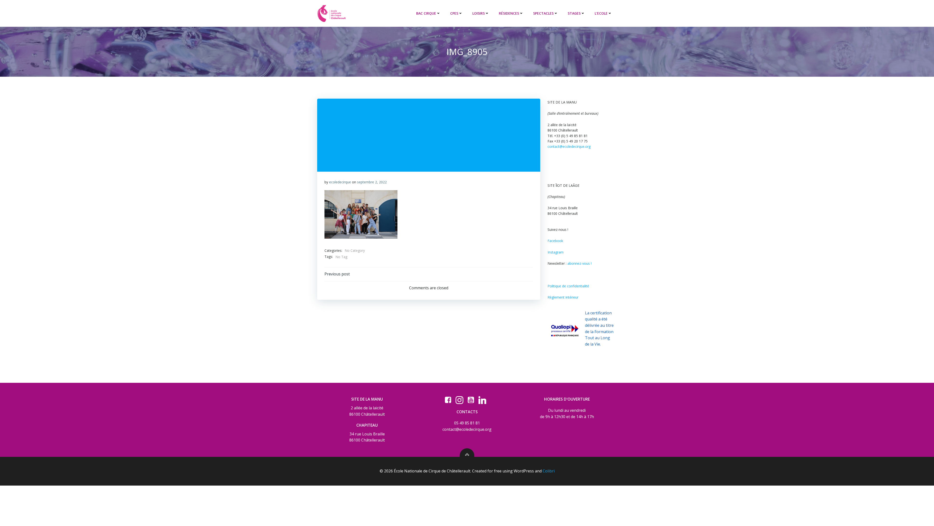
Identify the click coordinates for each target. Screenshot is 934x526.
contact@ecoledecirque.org (569, 146)
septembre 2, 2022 (372, 182)
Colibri (549, 471)
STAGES (574, 13)
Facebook (555, 240)
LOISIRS (478, 13)
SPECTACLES (543, 13)
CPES (454, 13)
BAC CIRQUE (426, 13)
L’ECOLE (601, 13)
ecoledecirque (340, 182)
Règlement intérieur (563, 297)
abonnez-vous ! (579, 263)
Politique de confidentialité (568, 286)
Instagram (556, 252)
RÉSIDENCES (509, 13)
